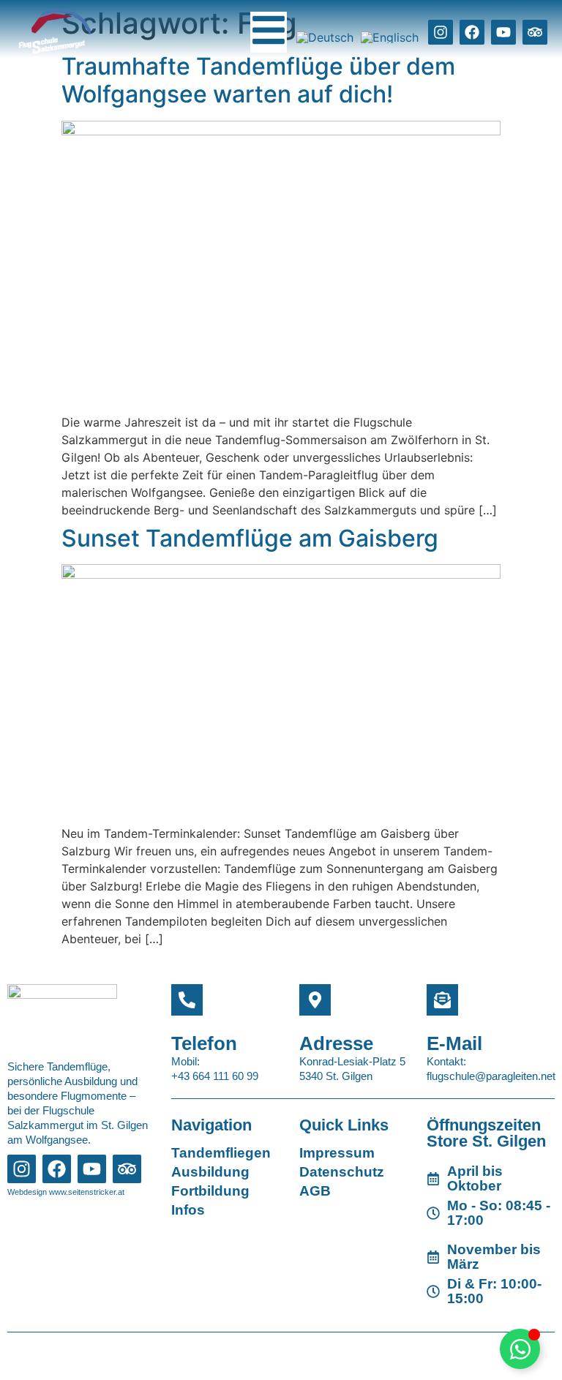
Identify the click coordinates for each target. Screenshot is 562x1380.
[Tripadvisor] (534, 32)
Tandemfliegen (221, 1152)
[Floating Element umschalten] (520, 1349)
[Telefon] (187, 1000)
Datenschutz (341, 1172)
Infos (188, 1210)
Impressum (337, 1152)
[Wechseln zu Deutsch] (325, 37)
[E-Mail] (442, 1000)
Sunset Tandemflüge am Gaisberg (249, 538)
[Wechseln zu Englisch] (389, 37)
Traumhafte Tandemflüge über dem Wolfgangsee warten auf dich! (258, 80)
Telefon (204, 1043)
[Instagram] (440, 32)
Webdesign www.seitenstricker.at (65, 1192)
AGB (315, 1191)
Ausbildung (210, 1172)
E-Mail (454, 1043)
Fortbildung (210, 1191)
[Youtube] (503, 32)
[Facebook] (472, 32)
